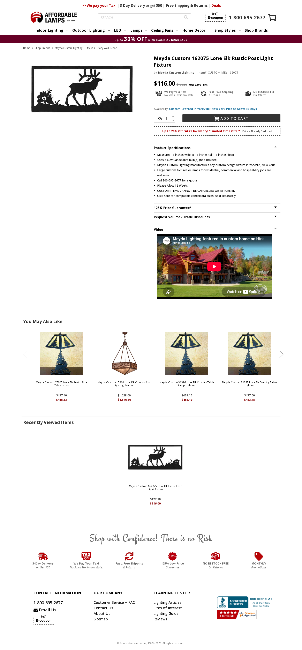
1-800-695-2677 (48, 602)
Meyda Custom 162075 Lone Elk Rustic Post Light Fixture (155, 488)
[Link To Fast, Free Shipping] (129, 556)
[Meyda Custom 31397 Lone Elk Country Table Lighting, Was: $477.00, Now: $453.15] (249, 353)
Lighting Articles (167, 602)
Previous (25, 354)
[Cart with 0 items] (272, 17)
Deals (216, 5)
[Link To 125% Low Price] (172, 556)
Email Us (47, 610)
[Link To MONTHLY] (258, 556)
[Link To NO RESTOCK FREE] (215, 556)
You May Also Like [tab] (42, 321)
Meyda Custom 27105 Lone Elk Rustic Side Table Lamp (61, 384)
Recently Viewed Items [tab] (48, 422)
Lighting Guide (166, 613)
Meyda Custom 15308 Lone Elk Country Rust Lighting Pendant (124, 384)
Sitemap (101, 619)
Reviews (160, 619)
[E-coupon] (215, 17)
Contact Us (103, 607)
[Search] (186, 18)
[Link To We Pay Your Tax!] (86, 556)
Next (281, 354)
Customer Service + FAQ (115, 602)
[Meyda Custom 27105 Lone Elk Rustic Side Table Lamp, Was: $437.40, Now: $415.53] (61, 353)
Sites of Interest (167, 607)
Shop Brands (256, 30)
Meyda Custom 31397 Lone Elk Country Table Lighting (249, 384)
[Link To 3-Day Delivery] (43, 556)
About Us (102, 613)
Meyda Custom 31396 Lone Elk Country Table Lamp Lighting (186, 384)
